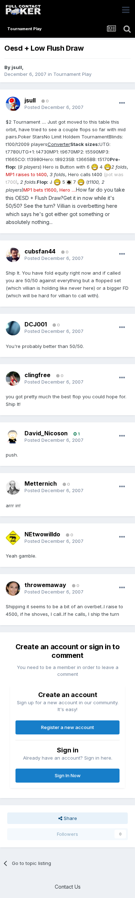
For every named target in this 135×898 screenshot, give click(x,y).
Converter (59, 144)
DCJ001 (35, 324)
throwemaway (45, 584)
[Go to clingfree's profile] (13, 378)
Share (69, 818)
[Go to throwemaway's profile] (13, 588)
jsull (17, 67)
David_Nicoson (46, 433)
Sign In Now (68, 775)
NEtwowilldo (42, 534)
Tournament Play (72, 74)
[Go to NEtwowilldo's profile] (13, 538)
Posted (54, 107)
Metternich (40, 483)
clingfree (37, 375)
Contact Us (68, 887)
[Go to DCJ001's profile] (13, 328)
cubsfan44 (39, 251)
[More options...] (122, 103)
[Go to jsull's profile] (13, 104)
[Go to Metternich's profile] (13, 487)
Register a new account (67, 727)
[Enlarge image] (94, 167)
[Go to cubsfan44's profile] (13, 255)
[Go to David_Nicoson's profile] (13, 437)
